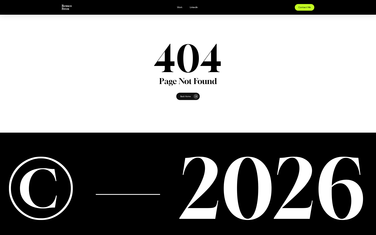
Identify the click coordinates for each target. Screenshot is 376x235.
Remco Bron (67, 7)
